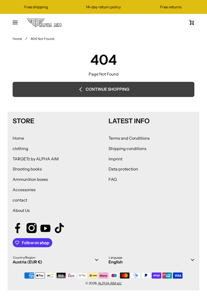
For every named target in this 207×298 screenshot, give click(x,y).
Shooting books (27, 168)
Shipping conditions (127, 148)
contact (20, 200)
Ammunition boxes (30, 179)
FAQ (113, 179)
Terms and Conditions (129, 138)
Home (17, 39)
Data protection (123, 168)
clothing (20, 148)
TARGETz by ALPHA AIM (36, 158)
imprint (115, 158)
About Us (21, 210)
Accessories (24, 189)
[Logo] (44, 23)
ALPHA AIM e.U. (110, 283)
